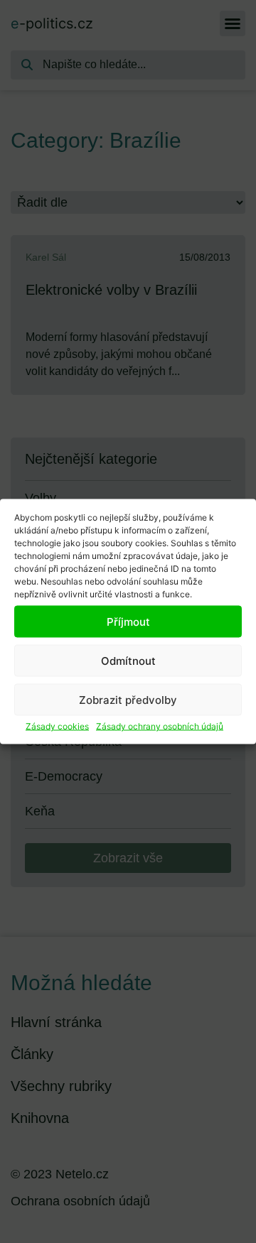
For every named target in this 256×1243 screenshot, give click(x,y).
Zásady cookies (57, 726)
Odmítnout (128, 660)
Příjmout (128, 621)
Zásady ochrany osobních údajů (159, 726)
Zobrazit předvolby (128, 699)
